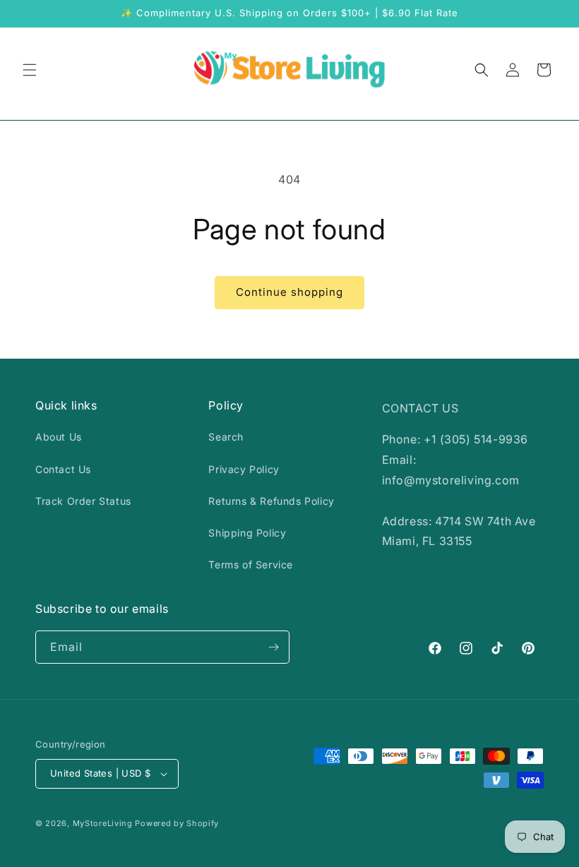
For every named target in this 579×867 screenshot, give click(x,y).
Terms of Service (250, 564)
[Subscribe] (273, 647)
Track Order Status (83, 501)
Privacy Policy (243, 469)
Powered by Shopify (177, 823)
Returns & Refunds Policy (271, 501)
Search (226, 437)
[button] (29, 69)
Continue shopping (289, 292)
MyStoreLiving (103, 823)
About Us (58, 437)
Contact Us (63, 469)
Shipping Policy (247, 533)
